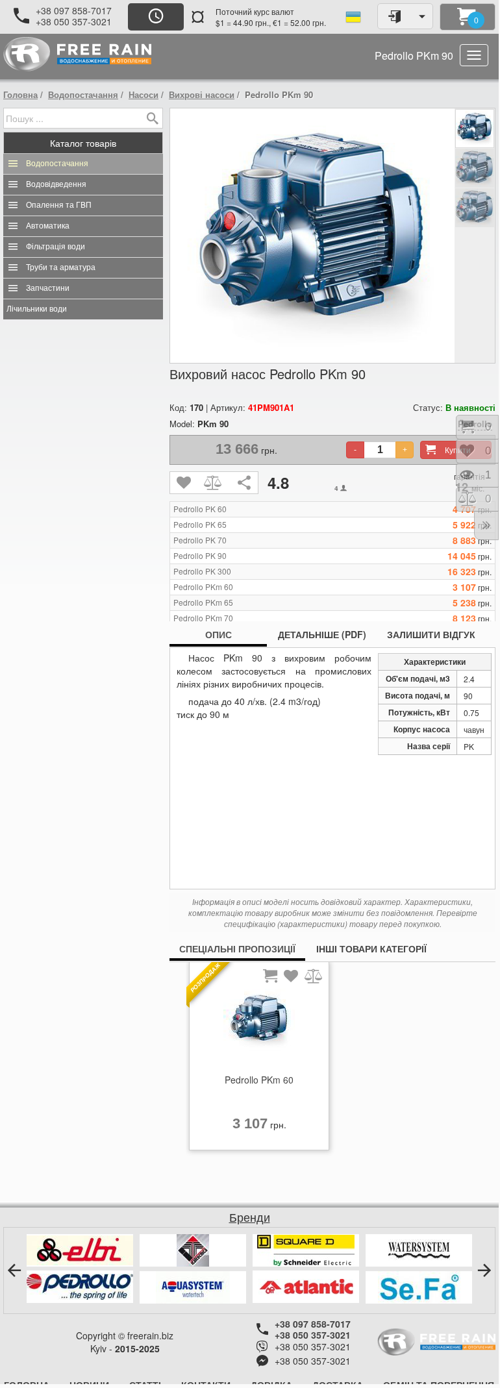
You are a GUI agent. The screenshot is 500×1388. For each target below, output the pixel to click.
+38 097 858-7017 (74, 10)
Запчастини (47, 288)
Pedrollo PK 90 (200, 555)
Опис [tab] (218, 634)
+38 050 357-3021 (74, 21)
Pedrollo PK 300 (202, 571)
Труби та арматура (60, 267)
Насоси (143, 94)
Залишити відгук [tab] (431, 634)
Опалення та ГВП (59, 205)
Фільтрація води (55, 246)
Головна (20, 94)
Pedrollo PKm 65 (203, 602)
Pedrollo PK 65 (200, 524)
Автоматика (47, 225)
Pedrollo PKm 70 (203, 618)
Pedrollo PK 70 (200, 540)
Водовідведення (56, 184)
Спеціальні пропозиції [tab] (237, 948)
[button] (14, 1270)
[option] (259, 1059)
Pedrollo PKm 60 (203, 586)
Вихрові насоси (201, 94)
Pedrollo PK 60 (200, 509)
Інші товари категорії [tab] (371, 948)
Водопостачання (83, 94)
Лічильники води (36, 309)
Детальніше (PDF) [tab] (322, 634)
